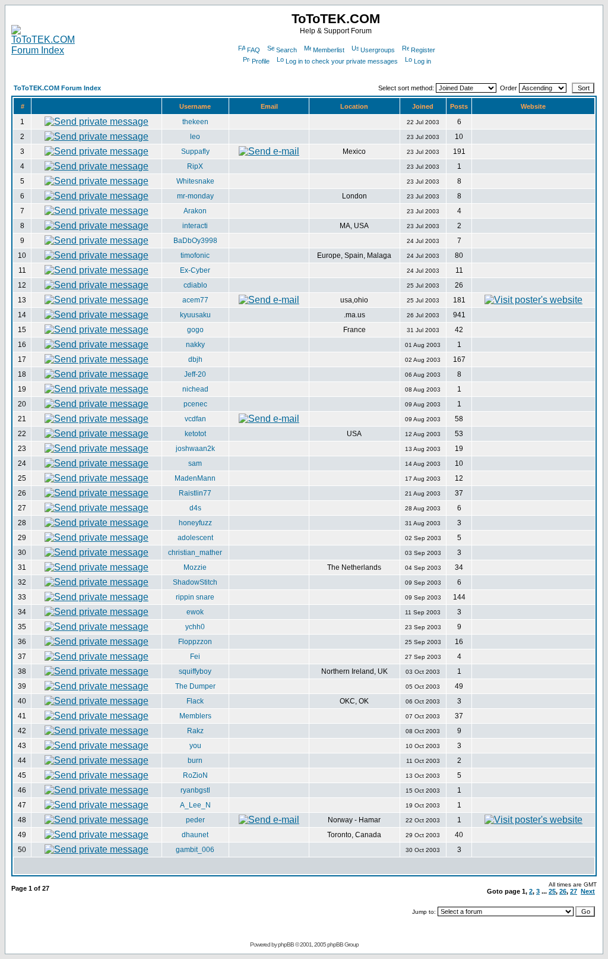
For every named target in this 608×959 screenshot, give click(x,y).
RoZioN (195, 775)
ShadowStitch (195, 582)
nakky (195, 344)
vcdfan (195, 419)
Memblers (195, 716)
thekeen (195, 122)
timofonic (195, 255)
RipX (195, 166)
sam (195, 463)
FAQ (253, 49)
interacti (195, 226)
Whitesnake (195, 181)
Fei (195, 656)
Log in (422, 61)
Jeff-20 (195, 374)
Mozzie (195, 567)
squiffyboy (195, 671)
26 (562, 891)
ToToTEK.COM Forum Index (57, 88)
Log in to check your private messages (342, 61)
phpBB (286, 944)
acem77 (195, 300)
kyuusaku (195, 315)
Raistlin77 (195, 493)
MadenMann (195, 478)
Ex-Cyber (195, 270)
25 (552, 891)
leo (195, 137)
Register (423, 49)
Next (588, 891)
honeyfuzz (195, 523)
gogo (195, 330)
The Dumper (195, 686)
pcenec (195, 404)
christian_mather (195, 552)
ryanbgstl (195, 790)
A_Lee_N (195, 805)
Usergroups (377, 49)
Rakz (195, 731)
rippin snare (195, 597)
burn (195, 760)
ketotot (195, 434)
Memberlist (328, 49)
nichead (195, 389)
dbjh (195, 359)
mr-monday (195, 196)
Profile (261, 61)
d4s (195, 508)
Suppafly (195, 151)
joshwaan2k (195, 448)
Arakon (195, 211)
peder (195, 820)
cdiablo (195, 285)
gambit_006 (195, 850)
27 (573, 891)
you (195, 746)
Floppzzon (195, 642)
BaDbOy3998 (195, 240)
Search (286, 49)
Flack (195, 701)
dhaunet (195, 835)
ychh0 (195, 627)
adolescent (195, 538)
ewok (195, 612)
